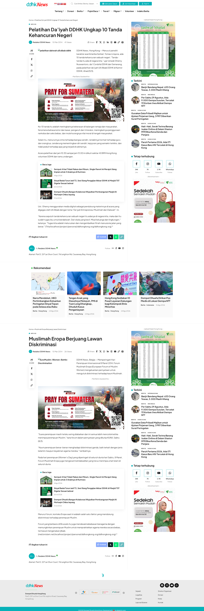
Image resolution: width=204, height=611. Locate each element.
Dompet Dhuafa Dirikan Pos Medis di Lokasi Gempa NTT (155, 299)
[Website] (113, 248)
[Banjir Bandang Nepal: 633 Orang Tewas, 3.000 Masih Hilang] (135, 87)
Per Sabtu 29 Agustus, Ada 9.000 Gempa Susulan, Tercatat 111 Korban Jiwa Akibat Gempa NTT (157, 101)
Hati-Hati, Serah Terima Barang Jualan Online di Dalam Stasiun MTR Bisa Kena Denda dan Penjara (157, 130)
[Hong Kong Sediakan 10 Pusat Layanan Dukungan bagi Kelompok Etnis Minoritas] (120, 283)
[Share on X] (100, 42)
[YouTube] (119, 248)
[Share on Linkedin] (107, 42)
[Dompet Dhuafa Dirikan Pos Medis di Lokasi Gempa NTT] (156, 283)
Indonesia (151, 94)
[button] (118, 42)
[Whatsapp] (176, 585)
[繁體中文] (61, 3)
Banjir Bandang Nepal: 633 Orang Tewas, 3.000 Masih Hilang (158, 88)
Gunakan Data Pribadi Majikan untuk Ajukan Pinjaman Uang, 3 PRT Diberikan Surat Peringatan (151, 116)
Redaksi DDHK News (41, 42)
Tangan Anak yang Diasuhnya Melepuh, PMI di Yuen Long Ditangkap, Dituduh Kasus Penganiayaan (83, 304)
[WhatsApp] (170, 167)
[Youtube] (158, 167)
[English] (58, 3)
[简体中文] (64, 3)
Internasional (153, 84)
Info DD (33, 24)
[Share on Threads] (111, 42)
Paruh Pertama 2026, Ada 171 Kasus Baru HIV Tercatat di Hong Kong (157, 145)
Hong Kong (142, 110)
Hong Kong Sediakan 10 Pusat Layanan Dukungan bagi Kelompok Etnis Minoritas (118, 302)
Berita (143, 84)
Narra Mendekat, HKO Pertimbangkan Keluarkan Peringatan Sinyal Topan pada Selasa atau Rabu (47, 302)
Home (31, 20)
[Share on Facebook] (96, 42)
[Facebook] (116, 248)
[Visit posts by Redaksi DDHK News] (30, 42)
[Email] (115, 42)
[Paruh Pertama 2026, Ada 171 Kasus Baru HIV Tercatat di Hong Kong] (135, 144)
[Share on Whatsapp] (104, 42)
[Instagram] (123, 248)
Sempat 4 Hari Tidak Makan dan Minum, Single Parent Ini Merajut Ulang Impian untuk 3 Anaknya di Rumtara (85, 170)
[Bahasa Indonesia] (55, 3)
